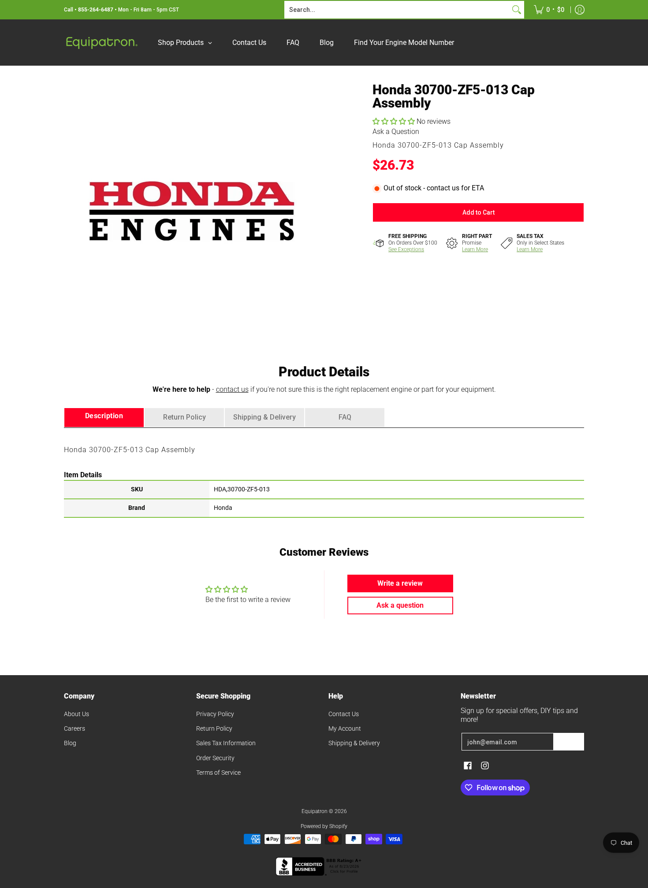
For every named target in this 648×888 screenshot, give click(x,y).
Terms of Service (218, 772)
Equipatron (315, 811)
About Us (76, 713)
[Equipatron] (101, 42)
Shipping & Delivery (354, 743)
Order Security (215, 758)
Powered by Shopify (324, 826)
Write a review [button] (400, 583)
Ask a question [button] (400, 605)
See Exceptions (406, 249)
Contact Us (343, 713)
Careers (74, 728)
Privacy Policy (215, 713)
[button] (394, 121)
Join (568, 741)
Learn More (475, 249)
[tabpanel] (324, 472)
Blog (70, 743)
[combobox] (397, 9)
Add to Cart (478, 212)
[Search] (517, 9)
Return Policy (214, 728)
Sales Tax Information (226, 743)
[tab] (104, 417)
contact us (232, 389)
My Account (344, 728)
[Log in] (579, 9)
